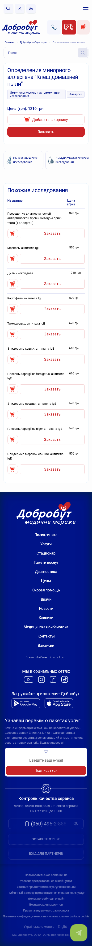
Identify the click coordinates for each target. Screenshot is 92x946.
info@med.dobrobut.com (51, 657)
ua (31, 8)
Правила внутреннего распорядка (46, 910)
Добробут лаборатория (33, 42)
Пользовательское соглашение (46, 875)
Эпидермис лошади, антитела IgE (31, 403)
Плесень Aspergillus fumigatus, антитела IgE (35, 376)
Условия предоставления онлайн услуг (46, 881)
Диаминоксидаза (20, 273)
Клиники (46, 618)
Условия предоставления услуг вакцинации (46, 887)
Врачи (46, 599)
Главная (9, 42)
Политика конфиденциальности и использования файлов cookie (46, 916)
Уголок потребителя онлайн (46, 898)
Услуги (46, 544)
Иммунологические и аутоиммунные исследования (34, 94)
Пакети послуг (46, 562)
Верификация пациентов (46, 904)
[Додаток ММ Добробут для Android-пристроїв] (26, 703)
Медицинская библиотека (46, 627)
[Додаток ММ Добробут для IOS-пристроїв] (59, 703)
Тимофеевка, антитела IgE (26, 323)
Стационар (46, 553)
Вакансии (46, 645)
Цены (46, 581)
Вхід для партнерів (46, 853)
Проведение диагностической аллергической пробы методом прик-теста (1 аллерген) (34, 218)
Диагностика (46, 571)
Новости (46, 608)
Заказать (46, 132)
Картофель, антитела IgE (24, 298)
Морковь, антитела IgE (23, 248)
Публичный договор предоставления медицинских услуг (46, 892)
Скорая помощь (46, 590)
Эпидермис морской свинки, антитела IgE (35, 456)
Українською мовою (39, 927)
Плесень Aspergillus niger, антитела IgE (34, 428)
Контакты (46, 636)
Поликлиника (45, 535)
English (63, 927)
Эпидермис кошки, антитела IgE (30, 348)
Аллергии (75, 94)
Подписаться (46, 770)
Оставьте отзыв (46, 839)
